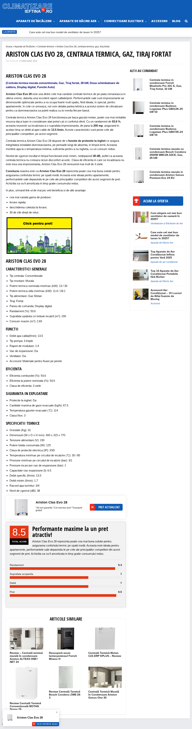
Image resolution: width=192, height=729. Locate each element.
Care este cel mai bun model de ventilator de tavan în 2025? (65, 32)
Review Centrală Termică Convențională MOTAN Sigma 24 (25, 706)
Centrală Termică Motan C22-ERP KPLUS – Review (104, 654)
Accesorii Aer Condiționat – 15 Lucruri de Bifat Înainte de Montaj (166, 295)
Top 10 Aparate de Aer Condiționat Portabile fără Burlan (164, 273)
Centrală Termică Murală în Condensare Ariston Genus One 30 (103, 694)
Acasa (9, 46)
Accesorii (159, 21)
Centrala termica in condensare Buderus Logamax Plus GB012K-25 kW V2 (166, 107)
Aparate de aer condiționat (164, 262)
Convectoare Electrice (124, 21)
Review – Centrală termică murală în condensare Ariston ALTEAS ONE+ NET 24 (26, 657)
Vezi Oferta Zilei (47, 724)
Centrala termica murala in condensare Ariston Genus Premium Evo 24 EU (167, 174)
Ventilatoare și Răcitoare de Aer (167, 223)
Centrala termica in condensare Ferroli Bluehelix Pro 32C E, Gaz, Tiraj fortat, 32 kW (166, 84)
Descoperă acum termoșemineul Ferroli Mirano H (63, 655)
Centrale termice (45, 46)
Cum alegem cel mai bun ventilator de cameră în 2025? (166, 216)
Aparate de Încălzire (34, 21)
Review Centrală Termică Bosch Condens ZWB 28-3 (65, 694)
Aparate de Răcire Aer (77, 21)
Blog (176, 21)
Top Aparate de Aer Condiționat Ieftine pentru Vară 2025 (163, 254)
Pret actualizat (109, 507)
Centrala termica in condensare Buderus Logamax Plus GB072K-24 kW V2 (166, 130)
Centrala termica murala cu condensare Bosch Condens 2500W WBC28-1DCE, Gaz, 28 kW (168, 153)
